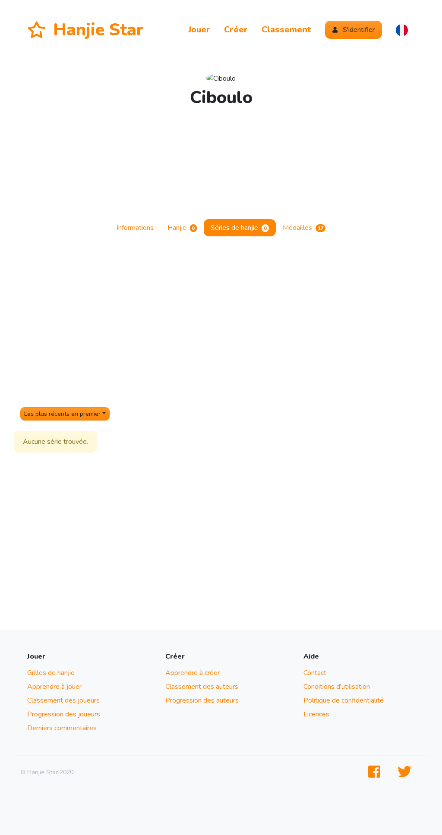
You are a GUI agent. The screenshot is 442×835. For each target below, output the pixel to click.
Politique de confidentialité (343, 700)
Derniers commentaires (62, 728)
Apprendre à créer (192, 673)
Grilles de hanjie (51, 673)
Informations (135, 227)
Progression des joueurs (63, 714)
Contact (314, 673)
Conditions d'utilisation (336, 686)
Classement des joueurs (63, 700)
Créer (236, 29)
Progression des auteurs (202, 700)
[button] (402, 30)
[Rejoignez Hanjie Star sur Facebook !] (376, 772)
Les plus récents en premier (62, 414)
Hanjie (181, 227)
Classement (286, 29)
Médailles (303, 227)
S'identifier (358, 30)
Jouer (199, 29)
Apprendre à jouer (54, 686)
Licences (316, 714)
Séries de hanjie (239, 227)
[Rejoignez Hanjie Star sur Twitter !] (406, 772)
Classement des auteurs (201, 686)
